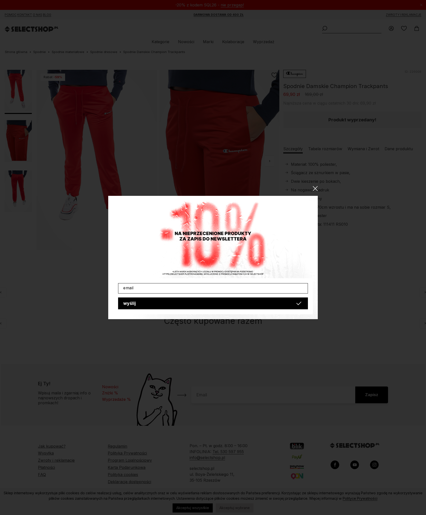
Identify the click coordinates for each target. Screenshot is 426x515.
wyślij (129, 303)
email (128, 287)
